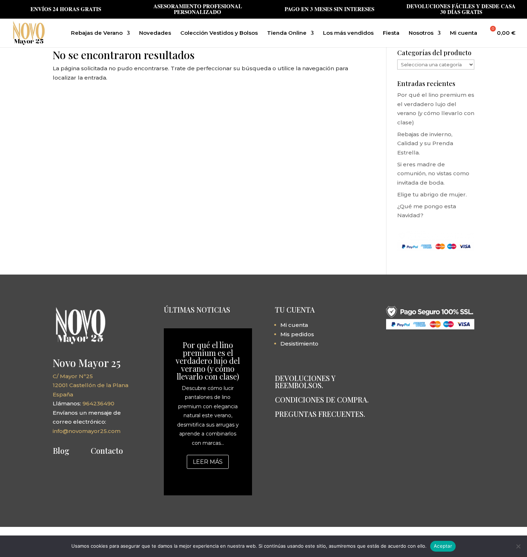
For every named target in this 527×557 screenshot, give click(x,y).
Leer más (208, 461)
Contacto (107, 450)
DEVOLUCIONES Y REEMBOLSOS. (305, 381)
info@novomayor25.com (86, 431)
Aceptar (443, 546)
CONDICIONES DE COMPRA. (322, 399)
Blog (61, 450)
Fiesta (391, 33)
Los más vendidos (348, 33)
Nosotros (421, 33)
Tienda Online (287, 33)
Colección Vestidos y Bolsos (219, 33)
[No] (518, 546)
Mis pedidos (297, 334)
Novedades (155, 33)
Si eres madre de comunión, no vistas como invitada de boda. (433, 173)
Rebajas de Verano (97, 33)
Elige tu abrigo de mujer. (432, 194)
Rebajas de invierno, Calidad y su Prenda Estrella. (425, 143)
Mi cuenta (463, 33)
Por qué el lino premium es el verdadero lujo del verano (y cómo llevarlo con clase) (208, 360)
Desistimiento (299, 343)
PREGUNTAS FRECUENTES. (320, 414)
